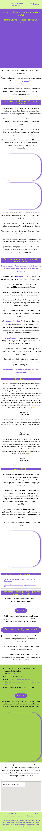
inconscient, (9, 114)
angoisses (25, 81)
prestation (23, 372)
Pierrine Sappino (16, 3)
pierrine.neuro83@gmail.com (20, 679)
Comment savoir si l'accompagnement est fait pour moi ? (20, 585)
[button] (21, 580)
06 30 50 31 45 (13, 674)
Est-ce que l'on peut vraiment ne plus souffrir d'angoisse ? (20, 580)
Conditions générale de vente (26, 816)
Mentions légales (29, 814)
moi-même (8, 636)
